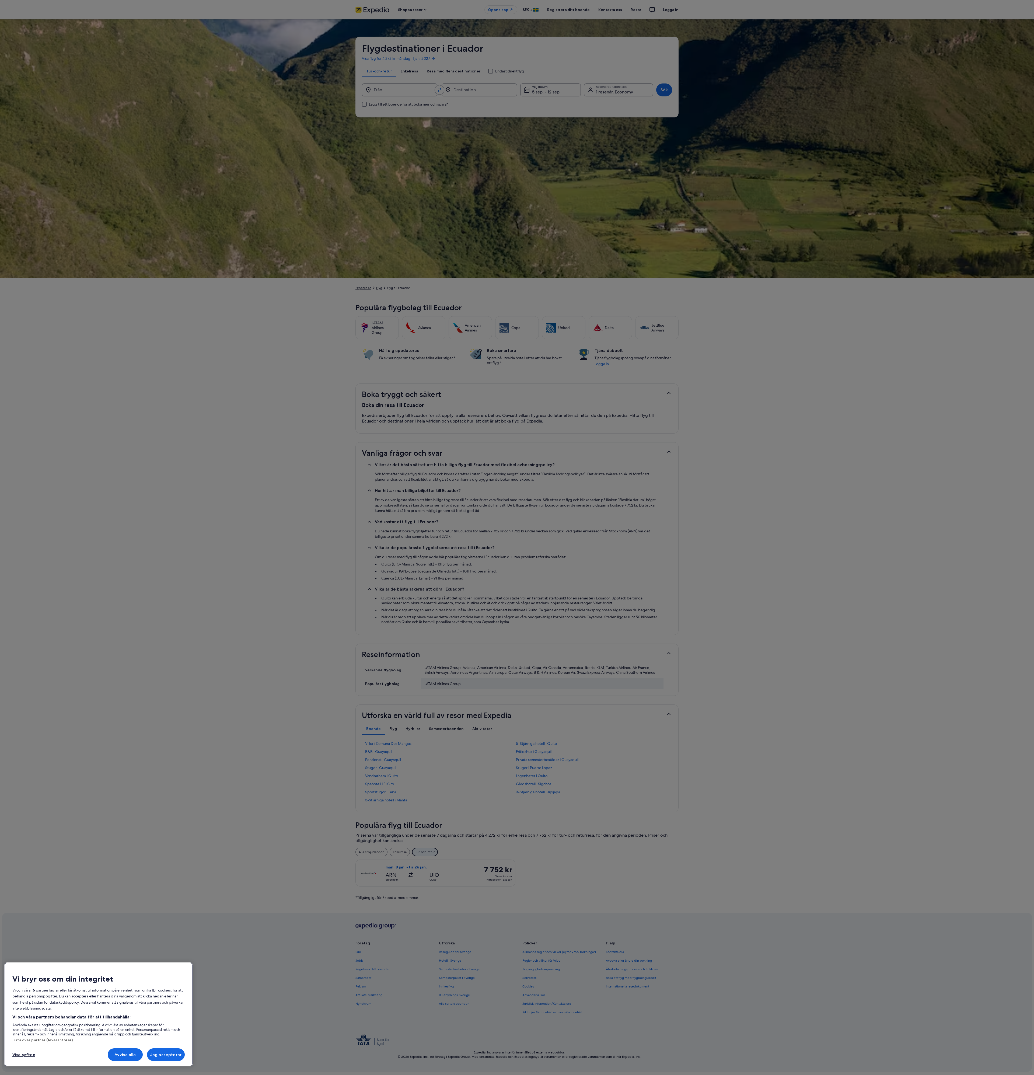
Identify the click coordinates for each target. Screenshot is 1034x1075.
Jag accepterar (165, 1054)
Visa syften (23, 1054)
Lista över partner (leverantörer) (42, 1040)
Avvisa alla (125, 1054)
